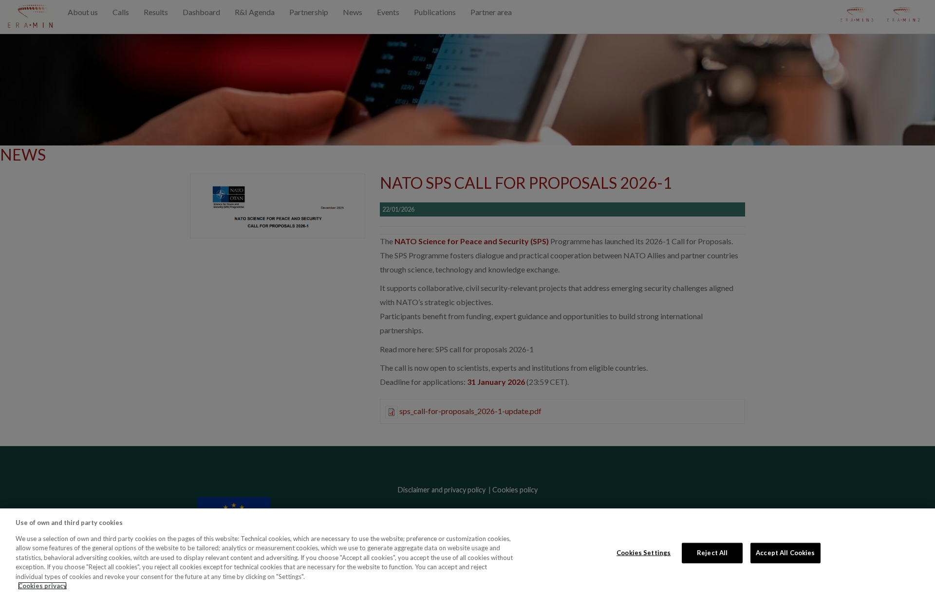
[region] (467, 552)
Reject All (712, 553)
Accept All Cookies (785, 553)
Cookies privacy (42, 586)
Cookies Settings (644, 553)
